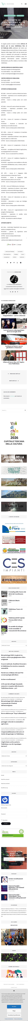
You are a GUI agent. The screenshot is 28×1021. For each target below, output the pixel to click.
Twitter (15, 292)
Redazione (10, 31)
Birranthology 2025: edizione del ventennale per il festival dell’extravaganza (11, 703)
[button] (14, 991)
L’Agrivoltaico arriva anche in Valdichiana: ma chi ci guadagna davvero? (11, 744)
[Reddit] (20, 262)
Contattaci (14, 987)
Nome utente (4, 808)
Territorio (20, 15)
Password (3, 814)
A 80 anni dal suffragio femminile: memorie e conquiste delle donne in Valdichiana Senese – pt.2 (12, 686)
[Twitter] (10, 262)
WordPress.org (4, 788)
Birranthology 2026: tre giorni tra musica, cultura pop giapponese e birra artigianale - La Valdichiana (13, 698)
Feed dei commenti (5, 783)
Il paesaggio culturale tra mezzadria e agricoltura (12, 722)
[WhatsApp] (17, 262)
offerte (14, 257)
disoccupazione (7, 254)
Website (10, 292)
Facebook (17, 292)
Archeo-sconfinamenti (8, 679)
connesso (12, 396)
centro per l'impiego (10, 251)
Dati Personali (20, 984)
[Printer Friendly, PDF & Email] (14, 244)
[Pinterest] (14, 262)
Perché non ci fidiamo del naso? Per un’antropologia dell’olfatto (12, 674)
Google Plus (13, 292)
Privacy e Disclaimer (9, 1019)
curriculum (20, 251)
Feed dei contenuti (5, 779)
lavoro (22, 254)
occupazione (6, 257)
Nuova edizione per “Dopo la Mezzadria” (13, 713)
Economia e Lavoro (10, 15)
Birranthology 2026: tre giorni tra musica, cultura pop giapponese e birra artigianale (13, 657)
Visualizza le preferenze (14, 1015)
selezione (22, 257)
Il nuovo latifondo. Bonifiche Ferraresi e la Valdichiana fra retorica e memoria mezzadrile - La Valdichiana (13, 710)
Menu (25, 4)
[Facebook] (7, 262)
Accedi (2, 775)
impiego (16, 254)
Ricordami (5, 820)
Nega (14, 1011)
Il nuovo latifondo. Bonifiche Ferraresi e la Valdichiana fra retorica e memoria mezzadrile (13, 666)
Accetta (14, 1007)
